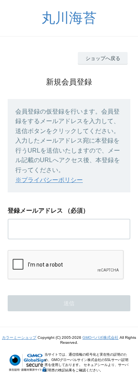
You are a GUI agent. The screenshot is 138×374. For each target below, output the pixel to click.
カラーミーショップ (19, 337)
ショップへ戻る (102, 58)
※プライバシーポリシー (49, 180)
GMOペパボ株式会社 (100, 337)
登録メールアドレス (35, 210)
